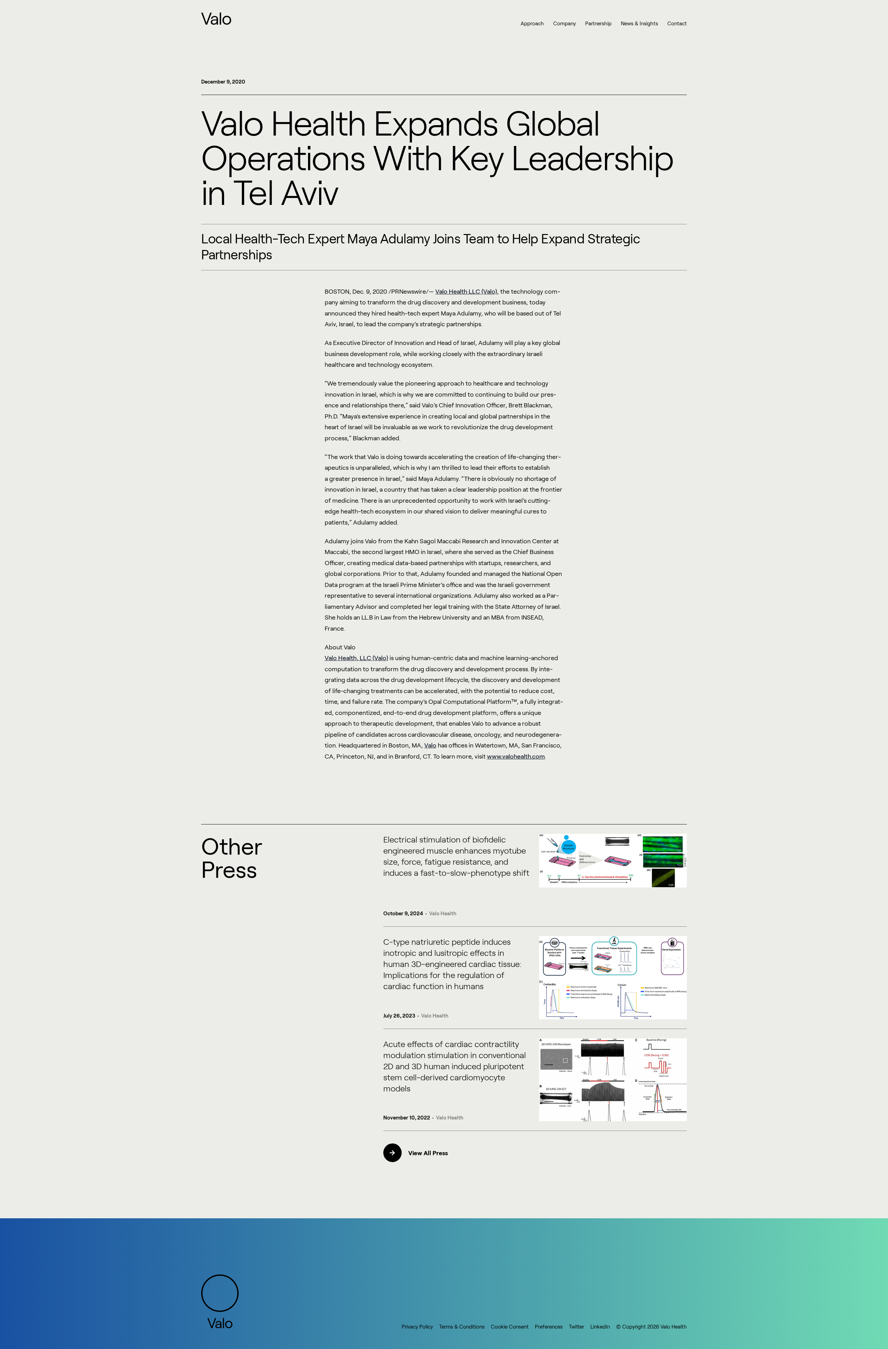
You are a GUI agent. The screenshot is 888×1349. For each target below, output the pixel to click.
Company (564, 23)
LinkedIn (600, 1326)
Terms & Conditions (462, 1326)
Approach (532, 23)
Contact (677, 23)
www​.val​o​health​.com (516, 756)
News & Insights (639, 23)
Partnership (598, 23)
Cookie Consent (510, 1326)
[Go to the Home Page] (216, 18)
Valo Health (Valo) (466, 291)
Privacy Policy (417, 1326)
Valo (430, 745)
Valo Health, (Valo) (356, 657)
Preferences (549, 1326)
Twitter (576, 1326)
